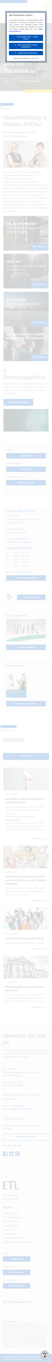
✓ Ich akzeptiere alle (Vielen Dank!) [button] (26, 38)
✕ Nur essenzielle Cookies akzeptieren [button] (26, 46)
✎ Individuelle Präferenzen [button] (26, 53)
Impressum (35, 58)
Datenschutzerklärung (21, 58)
